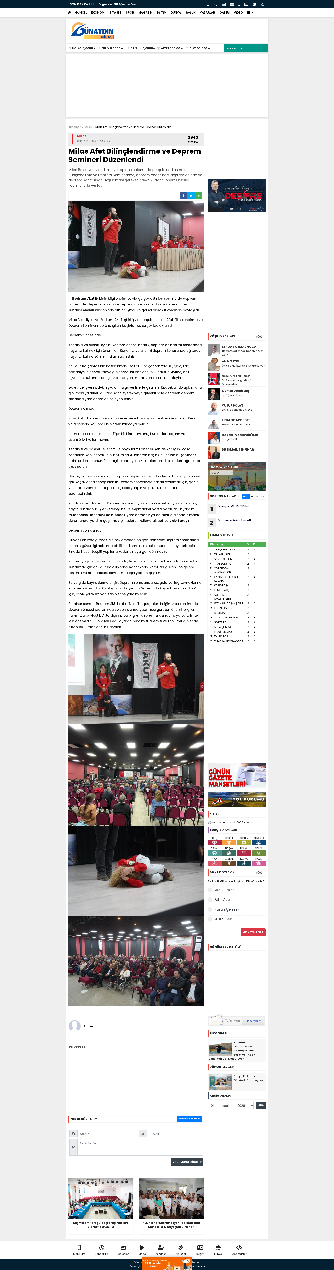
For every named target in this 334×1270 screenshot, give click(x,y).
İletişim (200, 1254)
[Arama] (215, 4)
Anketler (181, 1254)
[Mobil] (208, 4)
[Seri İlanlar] (239, 4)
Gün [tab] (245, 496)
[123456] (237, 982)
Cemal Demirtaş (235, 391)
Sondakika (101, 1254)
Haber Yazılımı (196, 1266)
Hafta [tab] (254, 496)
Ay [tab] (262, 496)
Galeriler (123, 1254)
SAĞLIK (190, 12)
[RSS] (262, 4)
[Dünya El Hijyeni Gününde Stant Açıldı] (220, 1081)
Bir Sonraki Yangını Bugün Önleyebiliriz (237, 382)
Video (142, 1254)
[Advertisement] (195, 31)
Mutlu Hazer (224, 890)
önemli (88, 310)
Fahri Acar (222, 899)
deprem (189, 298)
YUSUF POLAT (232, 405)
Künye (218, 1254)
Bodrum (79, 298)
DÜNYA (176, 12)
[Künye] (254, 4)
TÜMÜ (259, 336)
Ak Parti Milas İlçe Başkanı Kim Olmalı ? (236, 881)
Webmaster (239, 1254)
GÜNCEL (81, 12)
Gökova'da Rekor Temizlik (231, 522)
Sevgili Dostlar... (231, 439)
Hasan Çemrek (226, 909)
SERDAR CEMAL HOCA (239, 347)
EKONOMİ (98, 12)
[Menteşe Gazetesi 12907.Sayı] (228, 822)
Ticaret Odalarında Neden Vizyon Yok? (243, 353)
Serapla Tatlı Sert (236, 376)
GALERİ (224, 12)
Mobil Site (79, 1254)
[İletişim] (223, 4)
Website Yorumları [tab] (189, 1118)
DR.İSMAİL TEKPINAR (238, 449)
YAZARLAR (207, 12)
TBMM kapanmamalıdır (236, 424)
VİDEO (238, 12)
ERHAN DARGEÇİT (236, 420)
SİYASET (115, 12)
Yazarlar (161, 1254)
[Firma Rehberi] (232, 4)
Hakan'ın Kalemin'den (240, 435)
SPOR (130, 12)
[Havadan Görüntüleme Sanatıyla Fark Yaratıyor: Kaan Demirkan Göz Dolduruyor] (220, 1048)
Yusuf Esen (223, 919)
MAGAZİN (145, 12)
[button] (250, 12)
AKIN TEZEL (230, 361)
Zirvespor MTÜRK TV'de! (229, 508)
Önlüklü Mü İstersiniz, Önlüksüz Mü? (243, 365)
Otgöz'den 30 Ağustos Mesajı (119, 4)
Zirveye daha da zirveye (237, 410)
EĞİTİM (161, 12)
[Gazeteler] (246, 4)
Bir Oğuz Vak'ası (232, 395)
